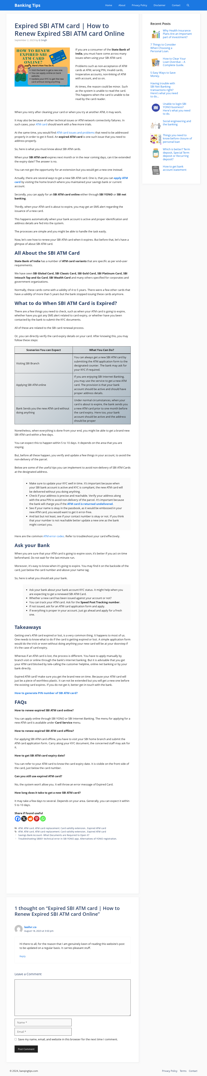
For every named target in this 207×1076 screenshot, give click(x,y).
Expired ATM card (96, 828)
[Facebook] (18, 818)
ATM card (42, 124)
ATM (20, 828)
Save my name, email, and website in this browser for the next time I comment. (68, 1039)
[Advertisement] (73, 863)
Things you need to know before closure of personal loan (177, 138)
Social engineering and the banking (177, 122)
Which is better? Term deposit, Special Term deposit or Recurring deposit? (176, 154)
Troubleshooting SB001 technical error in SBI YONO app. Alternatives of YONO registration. (67, 838)
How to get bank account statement (174, 168)
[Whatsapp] (43, 818)
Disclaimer (159, 5)
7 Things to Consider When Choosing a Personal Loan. (163, 48)
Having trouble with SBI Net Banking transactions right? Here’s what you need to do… (164, 89)
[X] (24, 818)
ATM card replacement (47, 828)
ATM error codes (53, 536)
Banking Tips (27, 5)
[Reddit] (30, 818)
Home (108, 5)
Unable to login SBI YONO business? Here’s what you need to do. (176, 108)
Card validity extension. (73, 828)
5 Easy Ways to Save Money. (163, 74)
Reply (23, 956)
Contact (176, 5)
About (122, 5)
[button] (188, 5)
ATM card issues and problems (76, 132)
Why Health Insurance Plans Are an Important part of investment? (177, 34)
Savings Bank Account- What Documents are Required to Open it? (53, 835)
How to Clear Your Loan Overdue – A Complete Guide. (174, 62)
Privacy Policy (139, 5)
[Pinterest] (36, 818)
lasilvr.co (30, 927)
